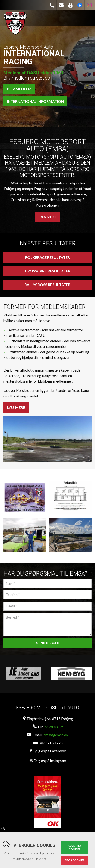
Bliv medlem (19, 89)
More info (40, 859)
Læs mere (48, 216)
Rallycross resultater (47, 284)
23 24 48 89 (53, 726)
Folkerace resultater (47, 257)
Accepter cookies (74, 847)
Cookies (3, 828)
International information (35, 101)
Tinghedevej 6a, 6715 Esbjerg (50, 718)
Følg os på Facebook (49, 751)
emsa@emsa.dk (56, 734)
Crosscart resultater (47, 271)
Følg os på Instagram (49, 760)
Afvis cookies (74, 860)
